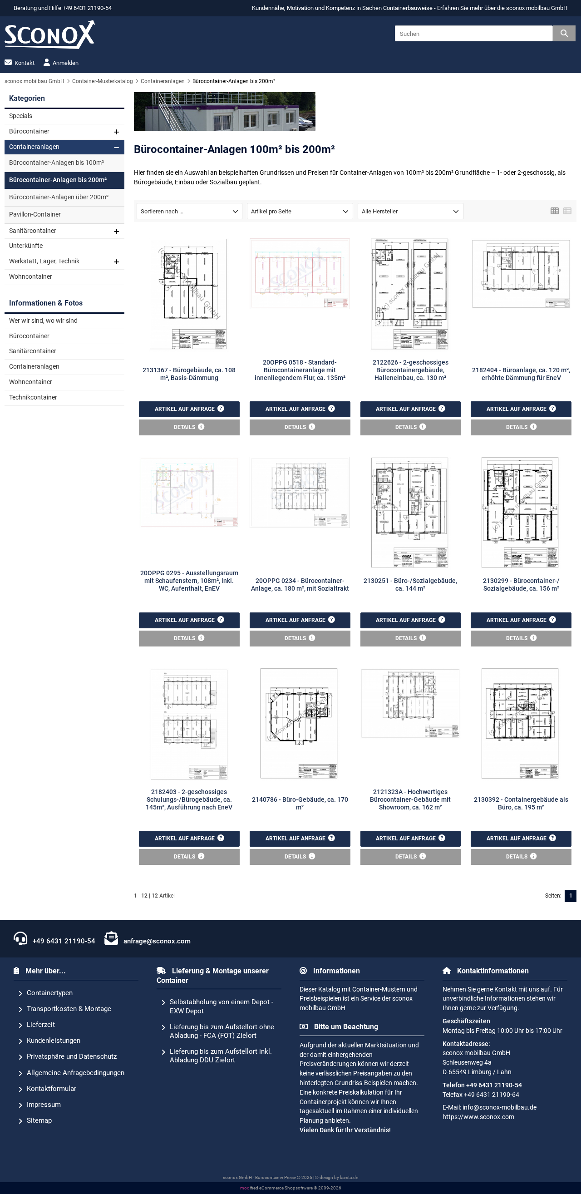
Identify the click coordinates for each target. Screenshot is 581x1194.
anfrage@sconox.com (156, 941)
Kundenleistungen (53, 1040)
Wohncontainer (30, 277)
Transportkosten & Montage (69, 1009)
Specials (20, 116)
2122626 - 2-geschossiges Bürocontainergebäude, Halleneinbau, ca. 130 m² (410, 370)
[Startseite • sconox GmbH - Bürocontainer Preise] (50, 34)
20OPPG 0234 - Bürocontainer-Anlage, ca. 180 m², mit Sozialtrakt (300, 584)
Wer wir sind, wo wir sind (43, 321)
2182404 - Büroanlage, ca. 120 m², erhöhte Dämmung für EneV (521, 374)
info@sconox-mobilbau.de (500, 1107)
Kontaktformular (51, 1089)
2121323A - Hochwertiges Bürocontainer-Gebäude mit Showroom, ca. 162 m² (410, 800)
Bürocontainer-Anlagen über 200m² (58, 197)
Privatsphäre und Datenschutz (72, 1056)
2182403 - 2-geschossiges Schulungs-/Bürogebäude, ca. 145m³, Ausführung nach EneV (189, 800)
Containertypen (50, 993)
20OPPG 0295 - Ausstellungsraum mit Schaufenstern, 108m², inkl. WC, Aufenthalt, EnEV (189, 581)
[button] (189, 211)
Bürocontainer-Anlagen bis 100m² (56, 163)
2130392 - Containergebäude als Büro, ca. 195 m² (521, 803)
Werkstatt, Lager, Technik (44, 261)
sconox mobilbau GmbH (536, 8)
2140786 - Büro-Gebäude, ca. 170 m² (300, 803)
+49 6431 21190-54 (63, 941)
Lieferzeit (41, 1025)
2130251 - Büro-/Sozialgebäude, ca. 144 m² (410, 584)
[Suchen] (564, 33)
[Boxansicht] (554, 210)
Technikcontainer (33, 397)
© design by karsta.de (336, 1177)
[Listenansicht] (567, 210)
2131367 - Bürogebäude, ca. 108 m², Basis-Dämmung (189, 374)
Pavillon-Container (35, 214)
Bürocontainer (29, 131)
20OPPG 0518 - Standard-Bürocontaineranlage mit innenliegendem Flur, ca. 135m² (300, 370)
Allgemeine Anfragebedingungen (75, 1073)
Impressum (44, 1104)
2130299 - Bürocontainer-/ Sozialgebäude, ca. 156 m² (521, 584)
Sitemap (39, 1120)
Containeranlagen (34, 147)
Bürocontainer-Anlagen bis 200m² (58, 180)
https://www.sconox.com (478, 1117)
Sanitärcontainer (32, 231)
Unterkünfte (26, 246)
